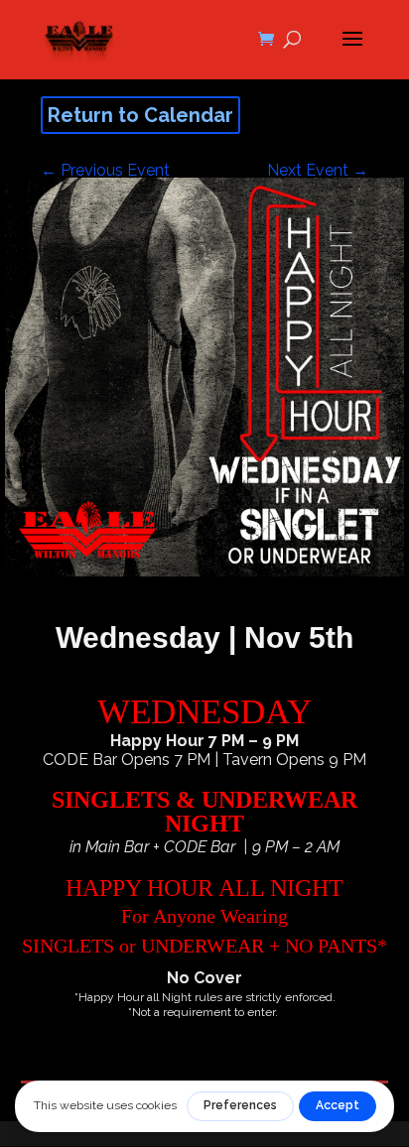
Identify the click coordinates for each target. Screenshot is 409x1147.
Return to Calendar (140, 115)
